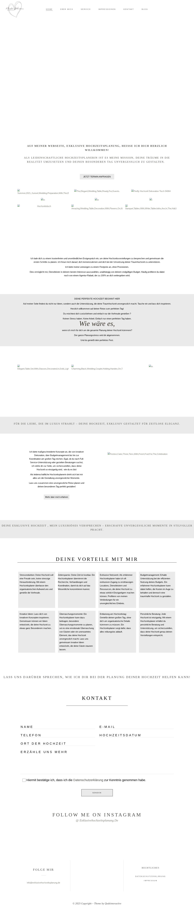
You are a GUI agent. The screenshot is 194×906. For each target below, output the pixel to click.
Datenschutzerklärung (88, 780)
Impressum (150, 880)
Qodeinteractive (113, 903)
